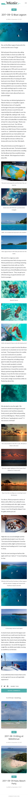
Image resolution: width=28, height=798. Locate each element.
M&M (9, 19)
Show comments (14, 690)
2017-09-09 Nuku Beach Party (14, 782)
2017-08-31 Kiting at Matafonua (14, 737)
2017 (14, 9)
